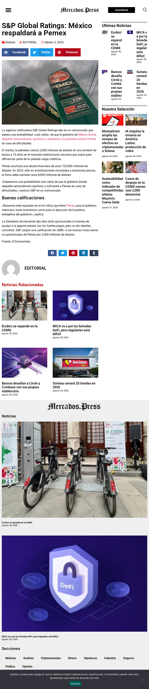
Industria (110, 658)
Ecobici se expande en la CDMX (117, 40)
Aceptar (75, 683)
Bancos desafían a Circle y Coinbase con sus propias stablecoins (21, 387)
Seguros (128, 658)
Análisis (10, 42)
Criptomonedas (51, 658)
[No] (143, 679)
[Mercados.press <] (80, 10)
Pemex (70, 205)
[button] (8, 10)
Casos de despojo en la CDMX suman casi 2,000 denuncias (135, 186)
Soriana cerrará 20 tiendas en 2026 (142, 81)
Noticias (10, 658)
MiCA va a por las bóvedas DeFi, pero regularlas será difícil (72, 330)
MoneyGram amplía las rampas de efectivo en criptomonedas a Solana (113, 141)
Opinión (27, 666)
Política (10, 666)
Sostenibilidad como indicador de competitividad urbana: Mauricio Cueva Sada (113, 190)
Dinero (72, 658)
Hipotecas (90, 658)
